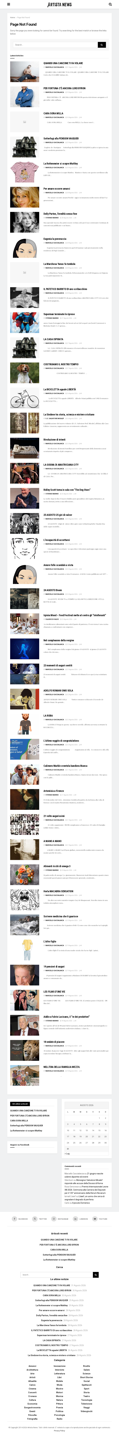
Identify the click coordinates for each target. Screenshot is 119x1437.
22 (99, 1136)
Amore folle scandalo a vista (58, 565)
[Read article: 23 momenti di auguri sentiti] (24, 674)
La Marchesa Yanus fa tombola (59, 263)
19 (80, 1136)
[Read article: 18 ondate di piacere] (24, 1050)
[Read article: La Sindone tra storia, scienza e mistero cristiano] (24, 423)
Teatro (86, 1396)
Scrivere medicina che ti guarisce (61, 916)
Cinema (32, 1389)
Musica (59, 1396)
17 (68, 1136)
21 (93, 1136)
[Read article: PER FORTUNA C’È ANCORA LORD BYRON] (24, 96)
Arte (32, 1373)
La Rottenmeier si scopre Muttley (61, 163)
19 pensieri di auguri (54, 966)
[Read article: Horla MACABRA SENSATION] (24, 899)
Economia (32, 1404)
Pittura (59, 1404)
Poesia (59, 1407)
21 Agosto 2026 (72, 770)
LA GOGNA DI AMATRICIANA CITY (61, 464)
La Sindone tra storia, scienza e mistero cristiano (69, 414)
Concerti (32, 1392)
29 (99, 1143)
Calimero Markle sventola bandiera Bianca (65, 765)
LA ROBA (48, 715)
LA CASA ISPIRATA (53, 339)
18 (74, 1136)
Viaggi (86, 1407)
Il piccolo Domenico (81, 1203)
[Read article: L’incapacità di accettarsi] (24, 548)
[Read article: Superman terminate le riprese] (24, 322)
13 (87, 1130)
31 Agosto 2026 (72, 67)
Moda (59, 1385)
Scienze (86, 1373)
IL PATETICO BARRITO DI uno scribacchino (65, 289)
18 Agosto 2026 (66, 1021)
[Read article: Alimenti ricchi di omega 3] (24, 874)
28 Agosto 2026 (72, 192)
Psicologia (59, 1415)
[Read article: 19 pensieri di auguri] (24, 975)
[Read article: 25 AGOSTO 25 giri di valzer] (24, 523)
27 (87, 1143)
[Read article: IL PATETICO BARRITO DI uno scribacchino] (24, 297)
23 (105, 1136)
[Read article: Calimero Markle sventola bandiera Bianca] (24, 774)
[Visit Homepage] (59, 4)
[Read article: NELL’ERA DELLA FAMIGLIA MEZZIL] (24, 1075)
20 (87, 1136)
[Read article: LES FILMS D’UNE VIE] (24, 1000)
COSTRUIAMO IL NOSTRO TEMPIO (61, 364)
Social (87, 1381)
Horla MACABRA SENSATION (58, 891)
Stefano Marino (52, 218)
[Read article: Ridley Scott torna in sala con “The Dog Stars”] (24, 498)
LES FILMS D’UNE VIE (54, 991)
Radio (59, 1419)
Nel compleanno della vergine (59, 640)
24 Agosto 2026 (72, 569)
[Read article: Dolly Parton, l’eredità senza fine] (24, 222)
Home (12, 18)
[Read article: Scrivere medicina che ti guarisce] (24, 925)
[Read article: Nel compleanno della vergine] (24, 649)
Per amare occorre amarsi (57, 188)
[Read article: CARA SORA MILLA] (24, 122)
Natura (59, 1400)
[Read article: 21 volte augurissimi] (24, 824)
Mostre (59, 1389)
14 (93, 1130)
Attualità (32, 1381)
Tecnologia (86, 1400)
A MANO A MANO (52, 841)
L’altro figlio (50, 941)
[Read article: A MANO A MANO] (24, 849)
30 (105, 1143)
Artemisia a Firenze (54, 790)
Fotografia (32, 1419)
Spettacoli (87, 1385)
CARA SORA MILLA (53, 113)
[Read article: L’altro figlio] (24, 950)
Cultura (32, 1400)
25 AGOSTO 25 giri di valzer (58, 514)
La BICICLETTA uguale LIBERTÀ (60, 389)
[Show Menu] (8, 4)
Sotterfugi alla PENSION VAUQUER (61, 138)
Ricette (86, 1366)
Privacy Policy (59, 1431)
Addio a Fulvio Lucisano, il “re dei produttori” (67, 1016)
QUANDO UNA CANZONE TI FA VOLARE (63, 63)
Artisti (32, 1377)
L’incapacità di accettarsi (57, 539)
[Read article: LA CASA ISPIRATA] (24, 347)
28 (93, 1143)
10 (68, 1130)
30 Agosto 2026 (72, 92)
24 (68, 1143)
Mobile (59, 1381)
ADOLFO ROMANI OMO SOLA (58, 690)
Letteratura (59, 1373)
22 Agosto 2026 (72, 694)
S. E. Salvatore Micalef (55, 418)
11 (74, 1130)
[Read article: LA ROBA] (24, 724)
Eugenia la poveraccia (55, 238)
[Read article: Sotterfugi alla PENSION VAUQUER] (24, 147)
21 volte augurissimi (54, 815)
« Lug (67, 1153)
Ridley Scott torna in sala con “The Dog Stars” (67, 489)
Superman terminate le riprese (59, 314)
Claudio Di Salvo (52, 619)
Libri (59, 1377)
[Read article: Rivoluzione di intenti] (24, 448)
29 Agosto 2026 (72, 142)
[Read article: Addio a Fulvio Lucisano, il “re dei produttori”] (24, 1025)
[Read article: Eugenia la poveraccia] (24, 247)
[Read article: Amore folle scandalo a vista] (24, 573)
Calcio (32, 1385)
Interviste (59, 1370)
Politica (59, 1411)
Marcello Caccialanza (55, 67)
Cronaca (32, 1396)
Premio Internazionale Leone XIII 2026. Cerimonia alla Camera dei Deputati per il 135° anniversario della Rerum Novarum (86, 1189)
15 (99, 1130)
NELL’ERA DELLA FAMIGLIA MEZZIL (62, 1066)
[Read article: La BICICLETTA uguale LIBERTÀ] (24, 398)
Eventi (32, 1411)
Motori (59, 1392)
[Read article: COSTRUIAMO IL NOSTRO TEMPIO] (24, 372)
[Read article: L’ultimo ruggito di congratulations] (24, 749)
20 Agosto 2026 (66, 870)
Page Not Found (23, 18)
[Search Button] (110, 4)
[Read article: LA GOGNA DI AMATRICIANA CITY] (24, 473)
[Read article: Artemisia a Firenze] (24, 799)
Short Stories (86, 1377)
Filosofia (32, 1415)
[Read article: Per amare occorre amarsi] (24, 197)
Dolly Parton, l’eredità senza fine (60, 213)
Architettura (32, 1370)
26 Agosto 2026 (72, 393)
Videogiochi (86, 1411)
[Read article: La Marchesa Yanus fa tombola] (24, 272)
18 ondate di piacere (54, 1041)
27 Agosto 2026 (66, 318)
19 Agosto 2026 (72, 945)
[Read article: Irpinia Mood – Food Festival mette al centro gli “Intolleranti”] (24, 623)
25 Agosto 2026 (72, 469)
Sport (86, 1389)
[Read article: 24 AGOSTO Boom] (24, 598)
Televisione (86, 1404)
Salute (87, 1370)
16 (105, 1130)
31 (68, 1149)
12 (80, 1130)
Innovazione (59, 1366)
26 (80, 1143)
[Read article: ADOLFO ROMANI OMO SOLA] (24, 699)
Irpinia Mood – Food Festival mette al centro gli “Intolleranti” (75, 615)
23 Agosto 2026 (67, 619)
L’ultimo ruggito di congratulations (61, 740)
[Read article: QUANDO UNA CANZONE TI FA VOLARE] (24, 71)
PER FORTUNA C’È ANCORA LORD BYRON (64, 88)
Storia (87, 1392)
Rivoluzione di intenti (54, 439)
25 (74, 1143)
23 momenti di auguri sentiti (58, 665)
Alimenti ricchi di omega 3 (57, 866)
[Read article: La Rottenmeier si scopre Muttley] (24, 172)
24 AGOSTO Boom (53, 590)
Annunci (32, 1366)
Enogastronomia (32, 1407)
